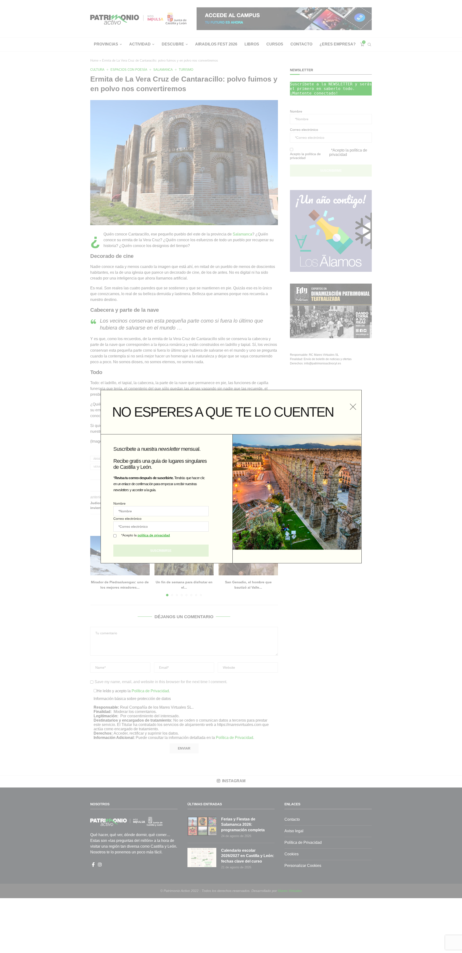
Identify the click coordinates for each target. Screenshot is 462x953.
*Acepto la (145, 535)
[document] (231, 476)
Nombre (119, 503)
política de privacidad (154, 535)
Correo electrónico (127, 519)
